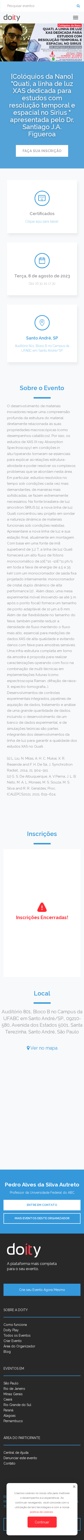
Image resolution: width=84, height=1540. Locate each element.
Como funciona (15, 1325)
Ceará (8, 1399)
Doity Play (11, 1330)
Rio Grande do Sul (17, 1405)
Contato (9, 1463)
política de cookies (42, 1512)
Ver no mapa (43, 1048)
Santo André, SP (42, 338)
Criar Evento (13, 1341)
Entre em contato (42, 1205)
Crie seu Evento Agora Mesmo (42, 1290)
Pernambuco (13, 1421)
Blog (7, 1352)
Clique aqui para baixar (42, 221)
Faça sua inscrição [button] (42, 151)
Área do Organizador (19, 1346)
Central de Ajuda (16, 1452)
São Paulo (11, 1383)
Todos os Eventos (17, 1335)
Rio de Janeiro (14, 1389)
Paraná (8, 1410)
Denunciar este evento (20, 1458)
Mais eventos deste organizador (42, 1218)
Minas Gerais (13, 1394)
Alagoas (10, 1415)
